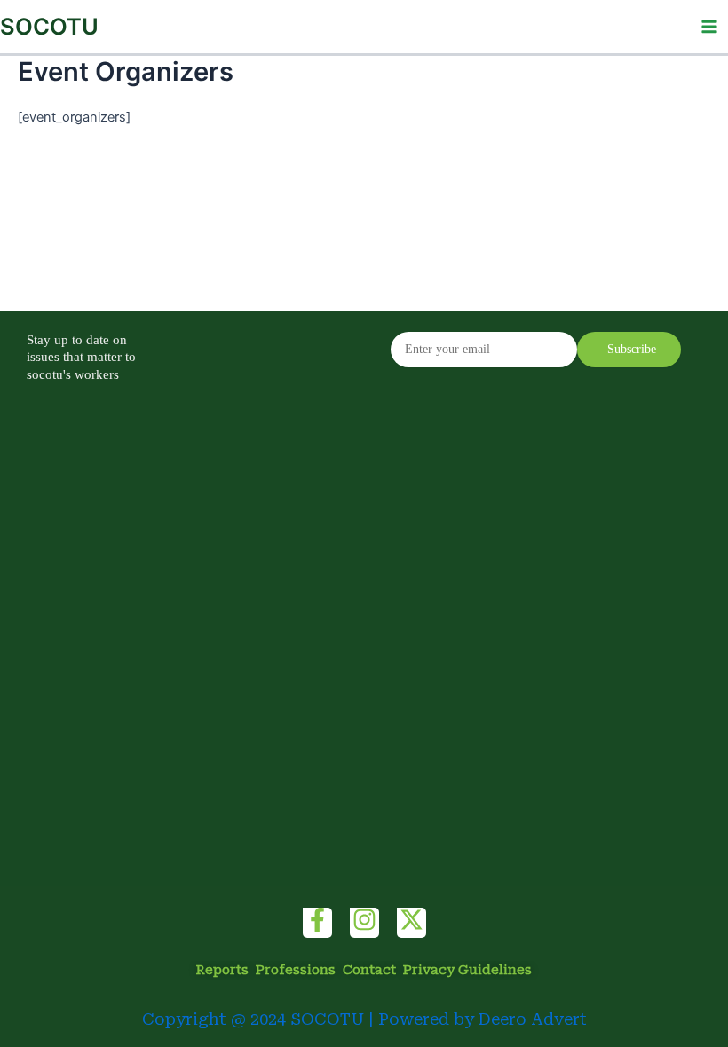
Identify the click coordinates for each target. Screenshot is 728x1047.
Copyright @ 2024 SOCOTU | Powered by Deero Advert (364, 1019)
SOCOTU (49, 26)
